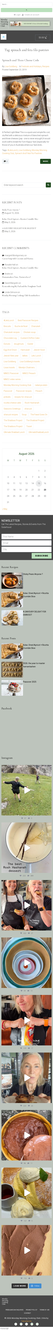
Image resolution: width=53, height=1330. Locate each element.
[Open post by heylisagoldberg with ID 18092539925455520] (26, 1250)
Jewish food (39, 350)
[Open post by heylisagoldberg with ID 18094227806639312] (26, 790)
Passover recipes (24, 391)
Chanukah (35, 326)
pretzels (7, 397)
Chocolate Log (10, 338)
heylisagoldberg (26, 768)
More (45, 161)
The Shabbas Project (13, 420)
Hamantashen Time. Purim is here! (16, 277)
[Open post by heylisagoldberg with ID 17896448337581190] (26, 905)
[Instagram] (26, 1324)
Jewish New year (11, 356)
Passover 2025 (29, 682)
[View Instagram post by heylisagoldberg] (48, 811)
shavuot (28, 409)
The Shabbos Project (13, 426)
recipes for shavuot (23, 397)
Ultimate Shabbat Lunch (14, 432)
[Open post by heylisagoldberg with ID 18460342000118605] (26, 1135)
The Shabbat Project (35, 420)
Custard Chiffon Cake (29, 338)
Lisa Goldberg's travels (30, 361)
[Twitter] (21, 1324)
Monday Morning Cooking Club (17, 385)
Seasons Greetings (12, 409)
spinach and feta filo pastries (28, 153)
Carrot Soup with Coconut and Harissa (17, 258)
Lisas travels (9, 367)
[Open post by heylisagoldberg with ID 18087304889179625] (26, 1020)
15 (39, 483)
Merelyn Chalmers (27, 367)
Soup (24, 414)
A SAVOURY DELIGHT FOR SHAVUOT (19, 228)
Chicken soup (29, 332)
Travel (29, 426)
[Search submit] (26, 10)
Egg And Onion (10, 350)
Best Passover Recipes (28, 320)
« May (4, 509)
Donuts (7, 344)
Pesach (38, 391)
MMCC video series (12, 379)
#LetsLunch (12, 150)
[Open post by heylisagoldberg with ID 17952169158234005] (26, 1078)
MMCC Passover (11, 373)
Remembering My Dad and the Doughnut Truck (21, 286)
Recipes (45, 66)
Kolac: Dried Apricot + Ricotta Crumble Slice (20, 219)
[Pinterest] (37, 1324)
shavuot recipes (11, 414)
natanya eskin (41, 385)
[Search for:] (23, 185)
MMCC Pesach (29, 373)
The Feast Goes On (38, 414)
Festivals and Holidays (31, 66)
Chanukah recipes (12, 332)
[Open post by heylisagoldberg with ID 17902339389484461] (26, 847)
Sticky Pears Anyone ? (11, 210)
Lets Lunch (36, 356)
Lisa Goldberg (11, 66)
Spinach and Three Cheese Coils (20, 60)
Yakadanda (26, 1321)
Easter (30, 344)
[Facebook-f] (15, 1324)
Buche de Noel (21, 326)
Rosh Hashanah (32, 403)
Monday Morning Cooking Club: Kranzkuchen (21, 295)
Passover (8, 391)
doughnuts (19, 344)
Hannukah (25, 350)
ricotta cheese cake (12, 403)
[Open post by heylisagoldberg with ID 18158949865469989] (26, 1193)
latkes (25, 356)
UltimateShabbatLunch (39, 432)
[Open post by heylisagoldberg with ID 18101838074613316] (26, 962)
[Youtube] (32, 1324)
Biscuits (7, 326)
